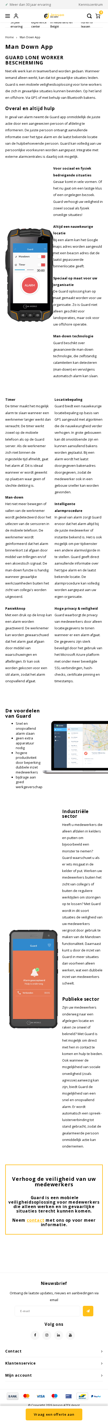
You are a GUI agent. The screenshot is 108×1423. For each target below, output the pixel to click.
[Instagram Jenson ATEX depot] (46, 1335)
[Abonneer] (88, 1311)
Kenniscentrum (91, 4)
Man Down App (30, 37)
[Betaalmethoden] (12, 1395)
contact (35, 1220)
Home (9, 37)
